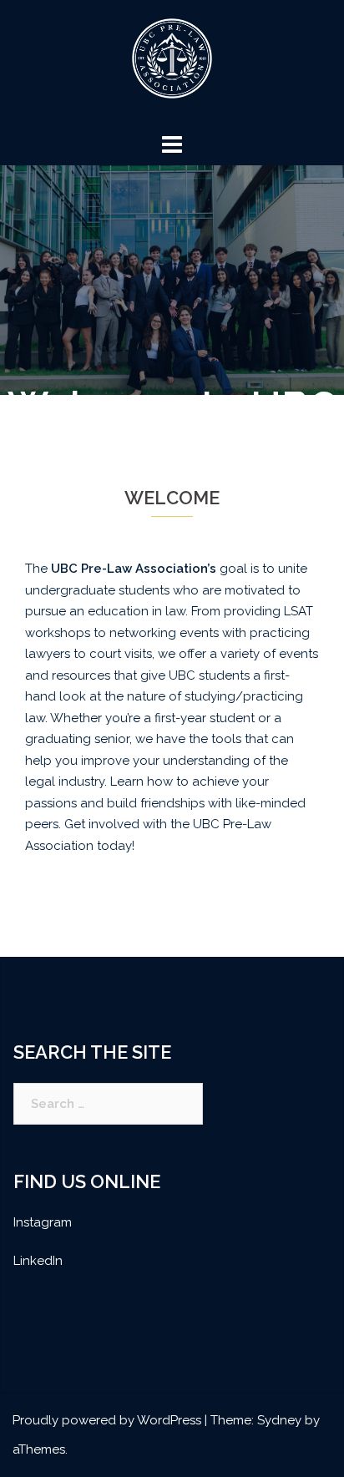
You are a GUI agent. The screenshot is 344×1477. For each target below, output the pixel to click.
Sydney (279, 1420)
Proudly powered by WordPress (107, 1420)
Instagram (42, 1222)
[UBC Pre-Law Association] (172, 63)
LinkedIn (38, 1260)
